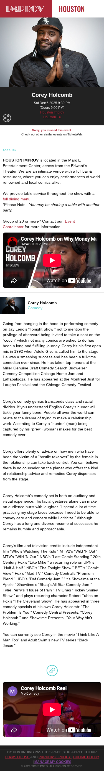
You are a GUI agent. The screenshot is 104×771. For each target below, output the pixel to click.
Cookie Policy (86, 757)
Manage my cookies (52, 762)
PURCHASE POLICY (55, 757)
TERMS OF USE (17, 757)
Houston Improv (52, 112)
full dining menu (17, 199)
